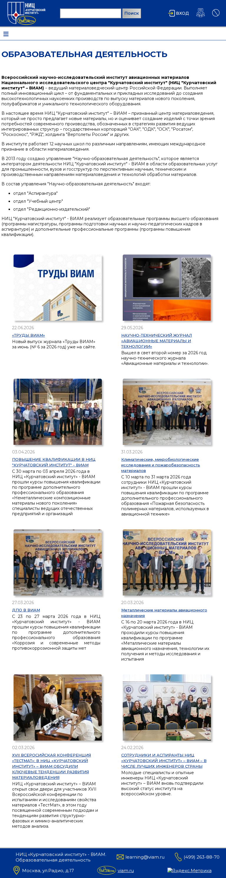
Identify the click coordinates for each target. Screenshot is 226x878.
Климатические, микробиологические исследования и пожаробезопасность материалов (160, 465)
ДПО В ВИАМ (26, 610)
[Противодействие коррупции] (216, 16)
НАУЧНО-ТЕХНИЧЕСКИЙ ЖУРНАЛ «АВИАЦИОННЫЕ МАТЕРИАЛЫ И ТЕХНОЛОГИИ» (156, 341)
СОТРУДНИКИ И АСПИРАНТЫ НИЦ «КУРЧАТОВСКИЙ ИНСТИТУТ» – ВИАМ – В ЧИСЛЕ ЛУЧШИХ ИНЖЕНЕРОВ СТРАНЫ (164, 761)
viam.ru (126, 870)
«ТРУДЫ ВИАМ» (28, 335)
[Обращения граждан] (200, 17)
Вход (182, 13)
